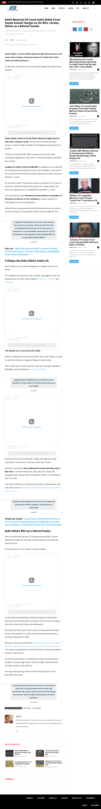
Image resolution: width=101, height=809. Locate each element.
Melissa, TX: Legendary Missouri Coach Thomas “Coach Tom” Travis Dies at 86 (83, 198)
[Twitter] (89, 2)
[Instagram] (77, 2)
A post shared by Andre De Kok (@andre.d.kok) (31, 133)
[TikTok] (85, 2)
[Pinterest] (81, 2)
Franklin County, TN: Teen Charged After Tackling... (23, 763)
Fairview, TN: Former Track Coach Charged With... (52, 752)
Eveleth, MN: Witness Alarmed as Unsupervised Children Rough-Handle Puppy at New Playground (83, 154)
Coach (71, 192)
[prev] (52, 2)
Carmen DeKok (33, 702)
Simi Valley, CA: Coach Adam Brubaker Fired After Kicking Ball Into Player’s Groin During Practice (83, 110)
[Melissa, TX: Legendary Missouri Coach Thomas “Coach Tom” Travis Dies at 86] (84, 185)
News (6, 40)
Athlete (72, 56)
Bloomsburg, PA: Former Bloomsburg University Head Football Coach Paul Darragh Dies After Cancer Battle (82, 63)
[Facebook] (73, 2)
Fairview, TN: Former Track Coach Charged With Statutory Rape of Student (83, 242)
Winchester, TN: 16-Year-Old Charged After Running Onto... (53, 763)
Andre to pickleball (37, 369)
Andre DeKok (33, 242)
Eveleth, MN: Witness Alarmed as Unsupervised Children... (23, 752)
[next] (55, 2)
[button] (94, 8)
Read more (74, 83)
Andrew (41, 279)
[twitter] (17, 730)
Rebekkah (9, 282)
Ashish (12, 40)
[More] (91, 29)
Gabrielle (50, 279)
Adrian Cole (73, 69)
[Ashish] (9, 724)
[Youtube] (93, 2)
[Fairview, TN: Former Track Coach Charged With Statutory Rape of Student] (39, 753)
